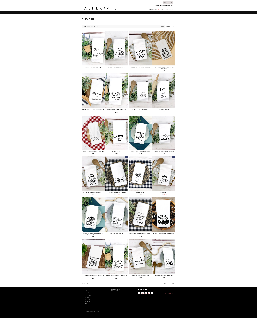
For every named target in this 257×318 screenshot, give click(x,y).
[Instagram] (142, 293)
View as (85, 26)
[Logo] (100, 8)
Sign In (163, 9)
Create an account (169, 9)
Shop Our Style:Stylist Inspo (115, 290)
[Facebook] (139, 293)
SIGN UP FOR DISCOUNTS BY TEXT (164, 5)
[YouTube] (149, 293)
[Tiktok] (152, 293)
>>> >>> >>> (166, 294)
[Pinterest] (145, 293)
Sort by (162, 26)
